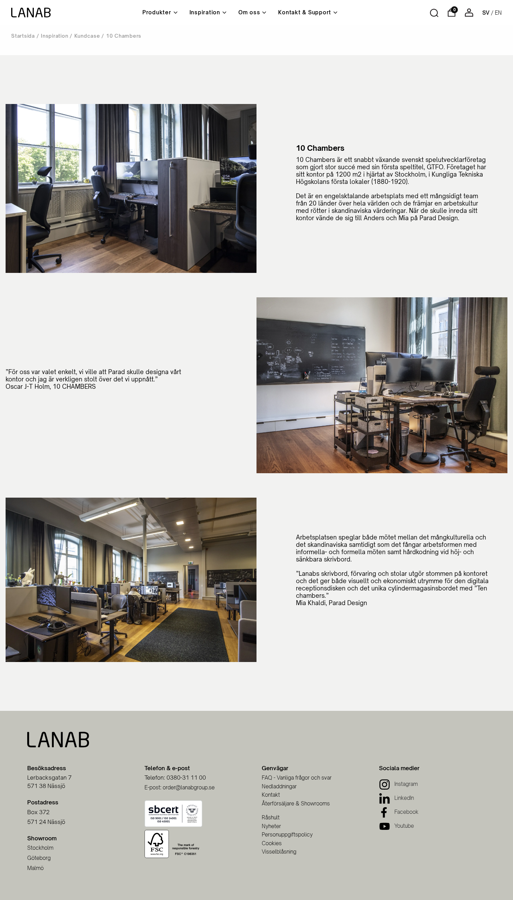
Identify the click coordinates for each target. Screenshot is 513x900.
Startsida (23, 36)
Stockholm (40, 848)
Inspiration (54, 36)
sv (486, 12)
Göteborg (39, 858)
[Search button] (434, 13)
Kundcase (87, 36)
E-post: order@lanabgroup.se (179, 787)
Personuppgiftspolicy (287, 834)
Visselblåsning (279, 851)
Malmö (35, 868)
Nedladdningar (279, 786)
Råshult (271, 817)
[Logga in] (469, 15)
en (498, 12)
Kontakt (271, 794)
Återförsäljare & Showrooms (296, 803)
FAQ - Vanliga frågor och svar (297, 777)
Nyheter (271, 826)
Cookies (272, 843)
